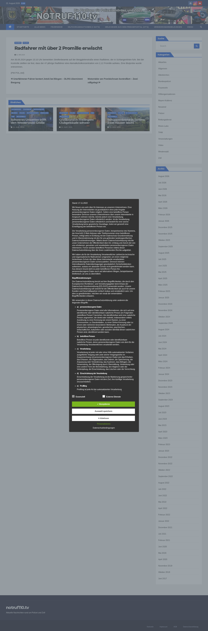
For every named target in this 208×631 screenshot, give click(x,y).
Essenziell (80, 397)
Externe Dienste (113, 397)
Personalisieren (103, 424)
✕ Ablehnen (103, 418)
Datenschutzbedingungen (104, 428)
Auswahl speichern (103, 411)
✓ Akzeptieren (103, 404)
